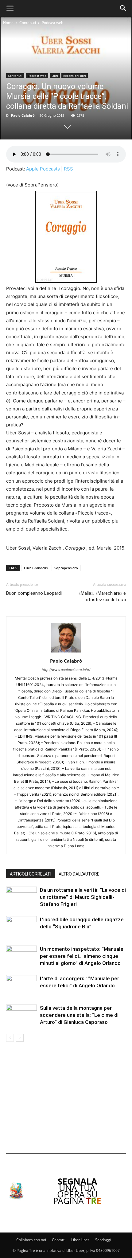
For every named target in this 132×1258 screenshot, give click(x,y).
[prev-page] (10, 1038)
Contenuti (27, 22)
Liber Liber (80, 1239)
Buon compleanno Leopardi (34, 593)
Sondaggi (103, 1239)
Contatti (58, 1239)
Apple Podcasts (43, 169)
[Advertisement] (66, 1098)
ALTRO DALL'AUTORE (79, 874)
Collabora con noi (31, 1239)
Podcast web (52, 22)
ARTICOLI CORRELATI (30, 874)
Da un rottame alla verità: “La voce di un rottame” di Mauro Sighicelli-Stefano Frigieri (83, 897)
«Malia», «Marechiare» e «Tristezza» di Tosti (102, 596)
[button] (10, 8)
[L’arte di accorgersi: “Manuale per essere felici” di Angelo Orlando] (21, 985)
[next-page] (20, 1038)
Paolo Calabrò (23, 115)
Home (8, 22)
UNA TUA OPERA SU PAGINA (77, 1190)
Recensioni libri (74, 75)
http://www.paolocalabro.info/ (66, 670)
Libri (55, 75)
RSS (68, 169)
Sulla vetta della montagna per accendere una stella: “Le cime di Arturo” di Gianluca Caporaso (79, 1015)
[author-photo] (66, 652)
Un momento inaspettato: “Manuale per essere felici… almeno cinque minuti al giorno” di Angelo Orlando (81, 956)
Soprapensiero (66, 568)
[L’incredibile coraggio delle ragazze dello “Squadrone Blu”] (21, 926)
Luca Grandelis (36, 568)
